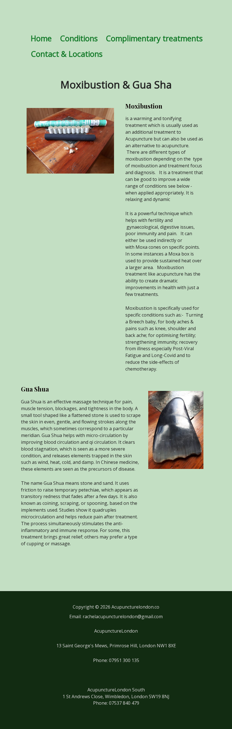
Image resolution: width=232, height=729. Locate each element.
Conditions (79, 38)
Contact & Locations (66, 54)
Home (41, 38)
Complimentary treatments (154, 38)
